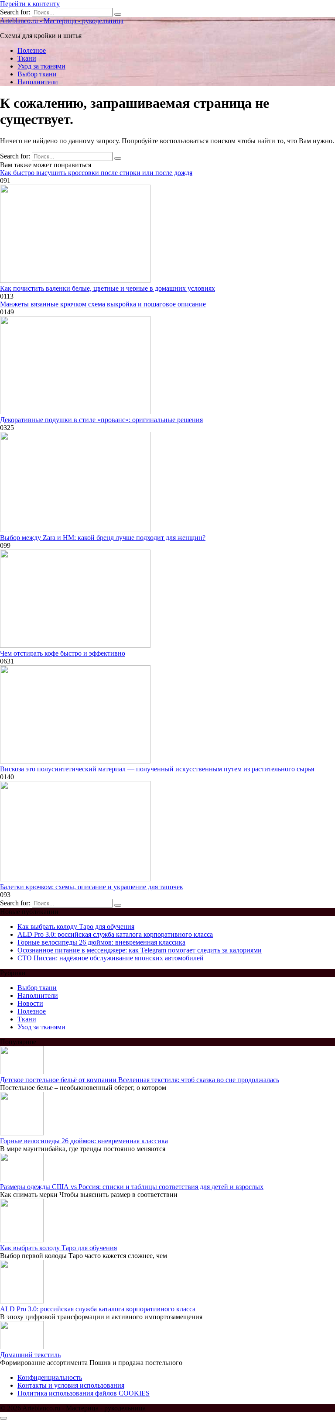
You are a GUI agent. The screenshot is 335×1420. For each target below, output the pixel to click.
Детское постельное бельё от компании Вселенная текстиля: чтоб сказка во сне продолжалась (139, 1079)
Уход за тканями (41, 66)
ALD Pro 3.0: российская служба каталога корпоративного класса (115, 934)
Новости (30, 1003)
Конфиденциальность (49, 1377)
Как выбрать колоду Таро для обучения (75, 926)
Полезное (31, 50)
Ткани (26, 58)
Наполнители (37, 82)
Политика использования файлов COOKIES (83, 1393)
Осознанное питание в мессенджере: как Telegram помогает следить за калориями (139, 950)
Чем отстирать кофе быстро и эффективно (62, 653)
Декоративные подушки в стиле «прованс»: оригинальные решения (101, 419)
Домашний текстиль (30, 1354)
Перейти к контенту (30, 3)
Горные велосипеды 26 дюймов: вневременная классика (101, 942)
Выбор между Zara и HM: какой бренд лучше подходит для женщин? (102, 537)
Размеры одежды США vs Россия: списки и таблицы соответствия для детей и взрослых (131, 1186)
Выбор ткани (37, 74)
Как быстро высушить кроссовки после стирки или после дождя (96, 172)
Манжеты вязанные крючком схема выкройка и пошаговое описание (103, 304)
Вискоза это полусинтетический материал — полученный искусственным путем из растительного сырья (157, 769)
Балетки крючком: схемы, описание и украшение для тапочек (91, 887)
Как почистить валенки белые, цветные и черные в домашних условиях (107, 288)
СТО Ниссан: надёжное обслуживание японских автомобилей (110, 958)
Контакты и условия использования (70, 1385)
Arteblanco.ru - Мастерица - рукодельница (61, 20)
